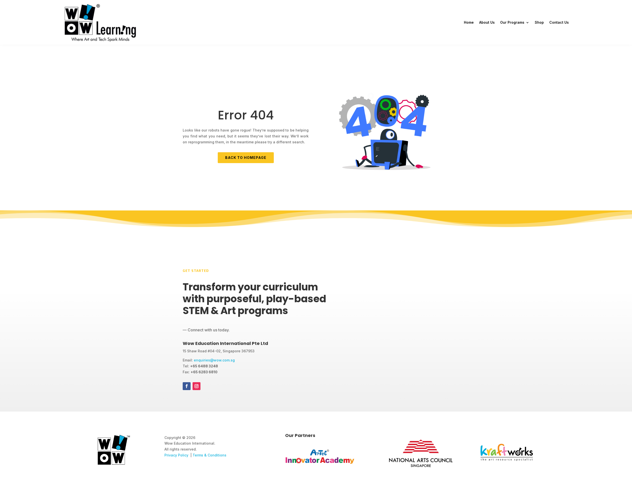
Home (469, 22)
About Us (487, 22)
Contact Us (559, 22)
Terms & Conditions (209, 455)
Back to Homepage (245, 157)
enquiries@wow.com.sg (214, 360)
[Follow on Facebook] (187, 386)
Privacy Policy (176, 455)
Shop (539, 22)
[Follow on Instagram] (196, 386)
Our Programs (512, 22)
